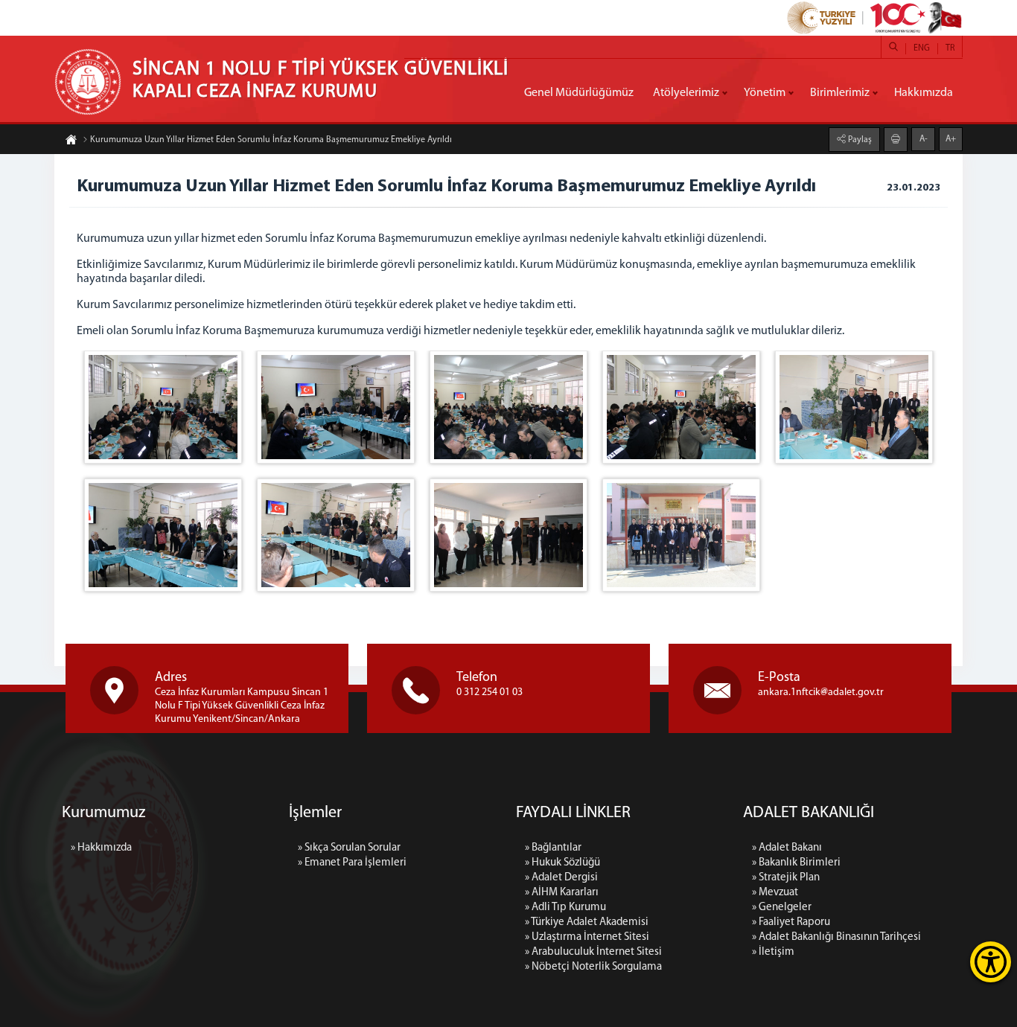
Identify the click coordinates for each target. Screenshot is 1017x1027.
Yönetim (764, 93)
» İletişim (773, 952)
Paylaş (859, 139)
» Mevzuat (775, 892)
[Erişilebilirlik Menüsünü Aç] (990, 961)
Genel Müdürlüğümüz (579, 93)
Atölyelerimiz (686, 93)
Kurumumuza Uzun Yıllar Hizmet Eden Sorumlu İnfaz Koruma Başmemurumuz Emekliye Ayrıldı (271, 139)
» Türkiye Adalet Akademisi (586, 922)
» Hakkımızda (101, 848)
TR (950, 48)
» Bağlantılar (553, 848)
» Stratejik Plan (786, 877)
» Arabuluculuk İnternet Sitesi (593, 952)
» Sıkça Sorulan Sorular (349, 848)
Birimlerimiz (840, 93)
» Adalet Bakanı (787, 848)
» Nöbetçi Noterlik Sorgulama (593, 967)
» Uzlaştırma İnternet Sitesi (587, 937)
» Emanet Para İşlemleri (352, 862)
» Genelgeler (782, 907)
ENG (922, 48)
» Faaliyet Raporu (791, 922)
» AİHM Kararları (562, 892)
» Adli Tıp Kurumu (565, 907)
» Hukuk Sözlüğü (562, 862)
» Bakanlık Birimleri (796, 862)
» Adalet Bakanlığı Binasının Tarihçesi (836, 937)
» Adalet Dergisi (561, 877)
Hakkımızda (923, 93)
